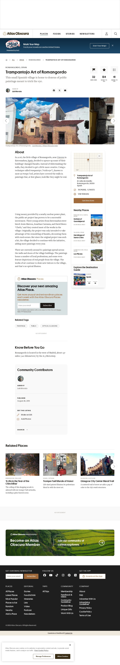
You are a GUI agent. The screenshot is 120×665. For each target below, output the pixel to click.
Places (9, 586)
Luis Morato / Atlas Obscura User (45, 146)
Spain (30, 161)
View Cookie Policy (41, 650)
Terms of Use (27, 311)
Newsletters (29, 614)
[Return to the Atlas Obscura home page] (16, 33)
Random (10, 606)
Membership (67, 591)
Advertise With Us (87, 599)
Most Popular (12, 599)
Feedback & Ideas (66, 596)
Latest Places (12, 595)
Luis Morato (17, 91)
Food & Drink (30, 595)
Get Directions (88, 201)
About (82, 591)
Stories (27, 591)
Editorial (28, 586)
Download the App (94, 576)
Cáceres (60, 157)
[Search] (115, 33)
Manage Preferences (43, 656)
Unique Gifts (66, 609)
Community (67, 586)
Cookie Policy (85, 612)
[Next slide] (114, 121)
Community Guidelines (66, 601)
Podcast (28, 610)
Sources (20, 429)
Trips (45, 586)
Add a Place (11, 614)
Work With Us (67, 613)
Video (27, 606)
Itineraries (28, 599)
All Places (10, 591)
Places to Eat (11, 603)
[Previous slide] (6, 121)
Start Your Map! (99, 46)
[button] (94, 70)
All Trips (46, 591)
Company (84, 586)
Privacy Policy (85, 608)
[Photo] (97, 220)
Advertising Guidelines (84, 603)
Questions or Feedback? (60, 633)
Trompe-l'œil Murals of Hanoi (58, 481)
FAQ (81, 595)
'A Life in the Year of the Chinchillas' (17, 482)
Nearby (9, 610)
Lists (26, 603)
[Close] (70, 645)
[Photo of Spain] (79, 279)
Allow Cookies (62, 656)
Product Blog (67, 606)
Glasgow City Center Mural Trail (97, 481)
